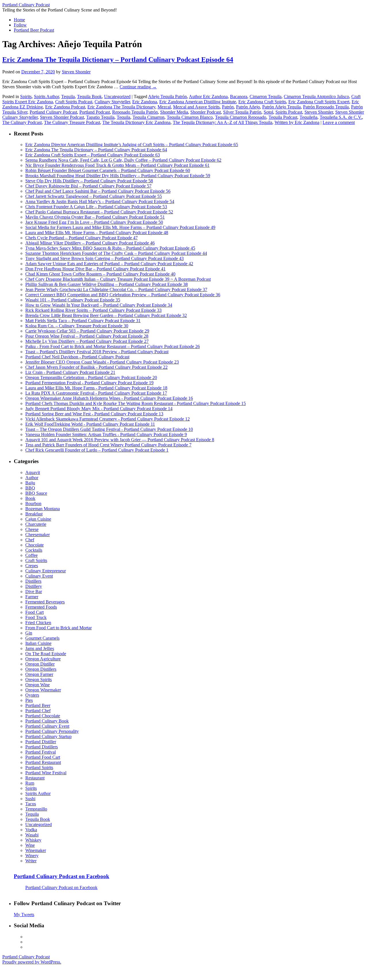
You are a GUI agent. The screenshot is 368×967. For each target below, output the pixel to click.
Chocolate (34, 544)
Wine (30, 845)
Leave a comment (339, 122)
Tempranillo (36, 809)
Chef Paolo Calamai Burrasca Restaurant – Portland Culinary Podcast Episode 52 (99, 211)
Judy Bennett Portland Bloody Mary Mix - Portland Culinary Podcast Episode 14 (98, 408)
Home (19, 19)
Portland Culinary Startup (48, 736)
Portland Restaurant (43, 762)
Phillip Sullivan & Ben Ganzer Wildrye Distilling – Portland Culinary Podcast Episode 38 (106, 284)
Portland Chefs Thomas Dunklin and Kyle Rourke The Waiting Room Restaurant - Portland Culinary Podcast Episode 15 (135, 403)
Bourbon (33, 503)
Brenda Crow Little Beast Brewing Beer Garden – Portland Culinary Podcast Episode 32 (106, 315)
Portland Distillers (41, 746)
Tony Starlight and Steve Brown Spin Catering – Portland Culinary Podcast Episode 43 (104, 258)
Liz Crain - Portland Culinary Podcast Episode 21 (70, 372)
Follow (20, 24)
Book (30, 498)
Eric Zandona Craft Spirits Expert (318, 101)
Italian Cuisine (38, 643)
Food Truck (36, 617)
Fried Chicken (38, 622)
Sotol (268, 112)
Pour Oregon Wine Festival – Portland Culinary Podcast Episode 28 (86, 336)
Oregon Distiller (40, 664)
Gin (28, 632)
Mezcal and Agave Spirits (196, 106)
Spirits (26, 96)
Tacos (30, 803)
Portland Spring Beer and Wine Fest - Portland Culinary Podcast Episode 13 (94, 413)
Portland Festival (40, 752)
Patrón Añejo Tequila (281, 106)
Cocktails (33, 550)
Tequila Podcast (283, 117)
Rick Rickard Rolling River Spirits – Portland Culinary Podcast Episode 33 (93, 310)
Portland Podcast (94, 112)
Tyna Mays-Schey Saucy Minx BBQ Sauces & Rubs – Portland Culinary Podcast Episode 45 (110, 248)
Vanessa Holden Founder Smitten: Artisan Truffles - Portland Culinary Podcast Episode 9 (106, 434)
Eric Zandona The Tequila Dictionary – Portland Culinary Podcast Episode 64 (117, 59)
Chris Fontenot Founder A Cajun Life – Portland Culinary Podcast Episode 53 (96, 206)
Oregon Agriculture (43, 658)
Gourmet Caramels (42, 638)
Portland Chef (38, 710)
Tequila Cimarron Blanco (190, 117)
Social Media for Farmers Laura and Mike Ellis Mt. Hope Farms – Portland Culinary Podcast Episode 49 (120, 227)
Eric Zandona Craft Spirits (262, 101)
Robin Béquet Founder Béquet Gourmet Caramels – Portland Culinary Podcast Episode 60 (107, 170)
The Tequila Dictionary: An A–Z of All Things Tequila (222, 122)
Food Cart (34, 612)
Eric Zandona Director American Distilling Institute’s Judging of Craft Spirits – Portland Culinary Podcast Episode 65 (131, 144)
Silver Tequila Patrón (242, 112)
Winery (32, 855)
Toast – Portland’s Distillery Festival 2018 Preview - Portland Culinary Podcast (96, 351)
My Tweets (24, 914)
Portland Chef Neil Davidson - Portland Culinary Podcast (77, 356)
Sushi (30, 798)
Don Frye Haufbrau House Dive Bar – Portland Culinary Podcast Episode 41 (95, 268)
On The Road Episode (45, 653)
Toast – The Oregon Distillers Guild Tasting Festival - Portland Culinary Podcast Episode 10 (109, 429)
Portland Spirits (39, 767)
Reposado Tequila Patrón (135, 112)
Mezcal (164, 106)
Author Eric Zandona (208, 96)
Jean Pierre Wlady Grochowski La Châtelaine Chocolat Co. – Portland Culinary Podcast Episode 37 (116, 289)
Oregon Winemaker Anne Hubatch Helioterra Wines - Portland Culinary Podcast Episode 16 (109, 398)
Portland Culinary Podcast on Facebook (61, 876)
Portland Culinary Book (47, 720)
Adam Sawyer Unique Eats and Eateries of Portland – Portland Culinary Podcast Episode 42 (109, 263)
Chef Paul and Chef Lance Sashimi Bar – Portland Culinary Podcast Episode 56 (97, 191)
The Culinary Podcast (22, 122)
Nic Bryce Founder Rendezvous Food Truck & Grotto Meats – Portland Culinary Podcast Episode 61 (117, 165)
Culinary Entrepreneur (45, 570)
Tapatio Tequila (100, 117)
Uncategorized (117, 96)
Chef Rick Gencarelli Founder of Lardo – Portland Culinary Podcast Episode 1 (96, 450)
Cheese (32, 529)
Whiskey (33, 840)
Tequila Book (89, 96)
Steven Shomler (76, 71)
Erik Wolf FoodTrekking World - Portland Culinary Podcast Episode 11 (90, 424)
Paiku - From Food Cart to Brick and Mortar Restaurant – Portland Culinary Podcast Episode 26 (112, 346)
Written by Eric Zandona (297, 122)
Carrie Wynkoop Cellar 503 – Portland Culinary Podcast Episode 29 (87, 330)
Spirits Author (46, 96)
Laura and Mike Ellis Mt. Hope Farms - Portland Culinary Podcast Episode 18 (96, 387)
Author (31, 477)
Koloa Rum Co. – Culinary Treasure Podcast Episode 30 (76, 325)
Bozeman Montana (42, 508)
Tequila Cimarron (148, 117)
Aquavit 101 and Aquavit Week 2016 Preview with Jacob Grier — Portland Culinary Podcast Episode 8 (119, 439)
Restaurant (35, 777)
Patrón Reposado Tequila (326, 106)
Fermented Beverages (45, 601)
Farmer (31, 596)
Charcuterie (35, 524)
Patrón (228, 106)
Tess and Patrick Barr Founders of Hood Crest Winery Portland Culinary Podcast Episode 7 (108, 444)
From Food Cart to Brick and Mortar (58, 627)
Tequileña (308, 117)
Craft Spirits (36, 560)
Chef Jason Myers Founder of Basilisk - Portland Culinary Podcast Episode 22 (96, 367)
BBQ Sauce (36, 493)
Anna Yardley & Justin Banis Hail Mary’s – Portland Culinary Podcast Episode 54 (99, 201)
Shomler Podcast (205, 112)
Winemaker (35, 850)
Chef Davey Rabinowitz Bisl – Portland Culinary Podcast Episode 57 (88, 186)
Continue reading (138, 86)
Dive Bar (33, 591)
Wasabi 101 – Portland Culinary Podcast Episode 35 (72, 299)
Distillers (33, 581)
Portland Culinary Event (47, 726)
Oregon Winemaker (43, 689)
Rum (29, 783)
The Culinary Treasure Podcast (72, 122)
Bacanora (238, 96)
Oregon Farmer (39, 674)
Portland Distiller (40, 741)
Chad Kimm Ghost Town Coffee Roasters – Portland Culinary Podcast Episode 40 (100, 274)
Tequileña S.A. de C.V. (341, 117)
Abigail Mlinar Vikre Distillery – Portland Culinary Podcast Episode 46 (90, 242)
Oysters (32, 695)
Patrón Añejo (248, 106)
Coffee (31, 555)
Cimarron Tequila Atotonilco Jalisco (316, 96)
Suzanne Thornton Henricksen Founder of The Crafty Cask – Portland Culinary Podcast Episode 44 (116, 253)
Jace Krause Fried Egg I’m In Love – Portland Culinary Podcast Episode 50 (94, 222)
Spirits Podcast (288, 112)
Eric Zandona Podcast (65, 106)
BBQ (30, 488)
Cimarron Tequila (265, 96)
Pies (29, 700)
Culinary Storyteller (112, 101)
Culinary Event (39, 576)
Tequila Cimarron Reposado (240, 117)
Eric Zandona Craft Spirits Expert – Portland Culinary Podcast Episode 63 (92, 154)
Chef (29, 539)
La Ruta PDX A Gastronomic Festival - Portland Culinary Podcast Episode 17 (96, 393)
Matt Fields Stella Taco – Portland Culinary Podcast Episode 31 (83, 320)
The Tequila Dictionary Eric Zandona (136, 122)
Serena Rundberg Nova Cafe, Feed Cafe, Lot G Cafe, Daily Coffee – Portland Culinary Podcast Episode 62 (123, 160)
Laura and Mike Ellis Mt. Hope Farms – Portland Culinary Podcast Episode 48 (96, 232)
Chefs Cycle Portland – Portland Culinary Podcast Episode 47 (81, 237)
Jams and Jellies (39, 648)
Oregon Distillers (40, 669)
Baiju (30, 482)
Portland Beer (37, 705)
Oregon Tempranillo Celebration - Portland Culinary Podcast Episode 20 (91, 377)
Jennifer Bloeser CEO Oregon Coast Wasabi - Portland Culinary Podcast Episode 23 (102, 362)
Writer (31, 860)
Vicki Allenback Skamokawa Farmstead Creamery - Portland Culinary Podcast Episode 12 (107, 418)
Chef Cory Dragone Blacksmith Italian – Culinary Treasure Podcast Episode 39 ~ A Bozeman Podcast (118, 279)
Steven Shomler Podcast (62, 117)
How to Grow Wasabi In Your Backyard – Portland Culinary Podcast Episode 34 (98, 305)
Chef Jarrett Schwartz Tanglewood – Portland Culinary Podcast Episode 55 (93, 196)
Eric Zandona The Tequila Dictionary (121, 106)
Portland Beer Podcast (34, 30)
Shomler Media (174, 112)
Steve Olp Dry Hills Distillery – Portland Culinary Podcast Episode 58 (89, 180)
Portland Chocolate (42, 715)
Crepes (31, 565)
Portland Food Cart (42, 757)
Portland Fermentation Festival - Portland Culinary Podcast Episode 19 (89, 382)
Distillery (33, 586)
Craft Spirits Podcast (73, 101)
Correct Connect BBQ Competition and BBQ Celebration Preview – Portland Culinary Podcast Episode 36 (122, 294)
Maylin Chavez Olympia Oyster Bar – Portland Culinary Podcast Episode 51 (95, 217)
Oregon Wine (37, 684)
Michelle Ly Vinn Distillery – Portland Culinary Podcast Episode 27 (87, 341)
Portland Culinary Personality (52, 731)
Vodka (31, 829)
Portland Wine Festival (45, 772)
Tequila (68, 96)
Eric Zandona (144, 101)
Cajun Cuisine (38, 519)
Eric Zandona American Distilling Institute (197, 101)
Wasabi (32, 834)
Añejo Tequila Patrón (167, 96)
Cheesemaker (37, 534)
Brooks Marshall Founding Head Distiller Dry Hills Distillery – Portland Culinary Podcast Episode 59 (117, 175)
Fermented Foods (41, 607)
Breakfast (34, 513)
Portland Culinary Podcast (26, 4)
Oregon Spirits (38, 679)
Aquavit (32, 472)
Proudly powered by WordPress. (31, 962)
